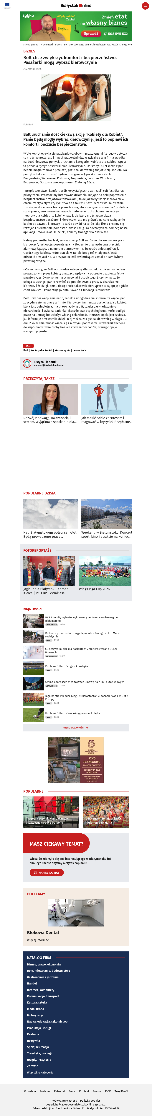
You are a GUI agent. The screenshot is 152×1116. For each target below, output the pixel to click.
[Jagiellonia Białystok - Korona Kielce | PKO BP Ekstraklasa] (49, 571)
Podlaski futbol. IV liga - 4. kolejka (66, 666)
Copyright (52, 1104)
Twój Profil (121, 1091)
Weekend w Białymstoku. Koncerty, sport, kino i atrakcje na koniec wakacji (108, 535)
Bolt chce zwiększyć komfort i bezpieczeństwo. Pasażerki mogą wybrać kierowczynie (106, 44)
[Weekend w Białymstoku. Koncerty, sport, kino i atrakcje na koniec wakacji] (108, 514)
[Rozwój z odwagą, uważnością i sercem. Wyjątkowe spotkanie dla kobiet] (50, 399)
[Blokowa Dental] (76, 912)
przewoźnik (79, 350)
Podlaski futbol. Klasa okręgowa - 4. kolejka (72, 713)
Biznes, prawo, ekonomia (44, 964)
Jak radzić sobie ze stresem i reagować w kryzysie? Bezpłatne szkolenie (105, 420)
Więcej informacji (38, 940)
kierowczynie (62, 350)
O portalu (30, 1091)
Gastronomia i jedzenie (43, 977)
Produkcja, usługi (39, 1028)
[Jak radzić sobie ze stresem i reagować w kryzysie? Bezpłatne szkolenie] (108, 399)
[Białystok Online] (76, 6)
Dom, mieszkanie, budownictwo (48, 970)
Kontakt (84, 1091)
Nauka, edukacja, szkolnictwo (47, 1021)
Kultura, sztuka (37, 1002)
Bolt (25, 350)
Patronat (59, 1091)
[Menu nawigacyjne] (145, 6)
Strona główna (30, 44)
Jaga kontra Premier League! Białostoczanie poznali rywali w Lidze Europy (86, 697)
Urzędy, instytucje (39, 1060)
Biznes (58, 44)
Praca (72, 1091)
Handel (32, 983)
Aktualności (51, 625)
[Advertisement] (76, 457)
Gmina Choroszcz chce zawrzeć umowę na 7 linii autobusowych (84, 682)
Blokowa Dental (43, 932)
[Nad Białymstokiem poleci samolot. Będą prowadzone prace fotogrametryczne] (50, 514)
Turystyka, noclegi (39, 1053)
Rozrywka (33, 1040)
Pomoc (97, 1091)
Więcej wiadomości (73, 727)
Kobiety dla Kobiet (41, 350)
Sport (48, 640)
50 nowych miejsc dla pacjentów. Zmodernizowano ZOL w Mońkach (81, 650)
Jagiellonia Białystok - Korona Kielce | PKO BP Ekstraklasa (46, 591)
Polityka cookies (90, 1100)
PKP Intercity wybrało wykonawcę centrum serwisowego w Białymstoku (81, 619)
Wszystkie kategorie (40, 1072)
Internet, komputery (40, 990)
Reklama (33, 1034)
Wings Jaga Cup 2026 (94, 589)
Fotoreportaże (37, 550)
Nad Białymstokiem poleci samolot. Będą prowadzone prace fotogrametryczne (50, 535)
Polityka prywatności (64, 1100)
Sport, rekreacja (38, 1047)
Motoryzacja (35, 1015)
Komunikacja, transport (43, 996)
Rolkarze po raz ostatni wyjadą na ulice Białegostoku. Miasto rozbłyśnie (83, 635)
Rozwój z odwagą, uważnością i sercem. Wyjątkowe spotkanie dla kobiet (48, 420)
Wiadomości (47, 44)
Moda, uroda (35, 1009)
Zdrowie (32, 1066)
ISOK (108, 1091)
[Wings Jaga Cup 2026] (105, 571)
